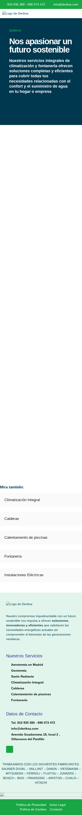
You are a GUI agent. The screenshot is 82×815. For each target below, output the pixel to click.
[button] (61, 13)
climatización (22, 66)
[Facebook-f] (9, 749)
